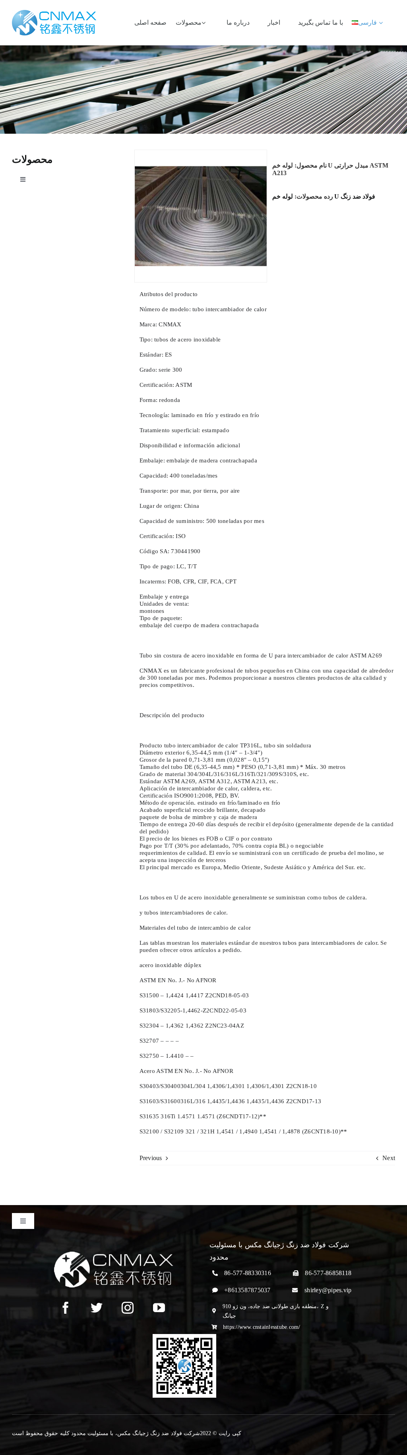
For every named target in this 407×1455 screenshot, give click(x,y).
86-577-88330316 (247, 1273)
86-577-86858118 (328, 1273)
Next (388, 1158)
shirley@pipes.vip (327, 1290)
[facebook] (66, 1308)
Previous (151, 1158)
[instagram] (128, 1308)
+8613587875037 (247, 1290)
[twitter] (97, 1308)
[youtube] (159, 1308)
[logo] (54, 13)
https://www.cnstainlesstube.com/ (261, 1327)
